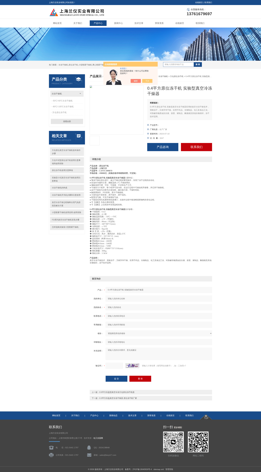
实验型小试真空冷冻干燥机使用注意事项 (66, 179)
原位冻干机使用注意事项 (62, 170)
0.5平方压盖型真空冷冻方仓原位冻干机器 (116, 392)
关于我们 (77, 23)
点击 (80, 94)
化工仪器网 (98, 438)
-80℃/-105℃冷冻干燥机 (63, 106)
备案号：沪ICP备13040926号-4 (138, 469)
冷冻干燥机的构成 (59, 188)
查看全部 (67, 121)
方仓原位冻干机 (59, 112)
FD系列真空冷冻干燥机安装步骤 (65, 220)
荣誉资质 (159, 23)
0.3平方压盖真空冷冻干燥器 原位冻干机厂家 (118, 398)
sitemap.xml (158, 469)
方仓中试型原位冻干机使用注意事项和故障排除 (66, 162)
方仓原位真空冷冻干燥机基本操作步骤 (66, 152)
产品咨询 (163, 147)
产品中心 (98, 23)
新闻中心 (118, 23)
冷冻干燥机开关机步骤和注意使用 (66, 195)
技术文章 (139, 23)
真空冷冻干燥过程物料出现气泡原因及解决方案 (66, 204)
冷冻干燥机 (57, 93)
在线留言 (199, 2)
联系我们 (208, 2)
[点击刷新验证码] (132, 365)
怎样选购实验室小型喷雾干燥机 (65, 227)
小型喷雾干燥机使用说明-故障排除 (66, 212)
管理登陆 (169, 469)
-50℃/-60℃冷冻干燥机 (62, 101)
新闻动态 (113, 415)
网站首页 (57, 23)
